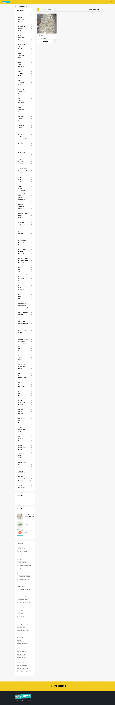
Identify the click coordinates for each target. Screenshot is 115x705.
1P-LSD (19, 35)
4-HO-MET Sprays (22, 170)
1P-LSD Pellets (21, 37)
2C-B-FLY (20, 71)
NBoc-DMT (20, 404)
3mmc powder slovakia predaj (24, 565)
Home (16, 6)
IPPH (19, 353)
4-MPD (20, 181)
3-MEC (19, 123)
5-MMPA (20, 215)
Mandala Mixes (21, 366)
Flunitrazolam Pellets (23, 323)
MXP (19, 393)
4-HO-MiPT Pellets (22, 175)
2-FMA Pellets (21, 60)
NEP (19, 407)
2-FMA (19, 57)
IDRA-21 (20, 348)
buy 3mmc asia (20, 640)
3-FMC (19, 105)
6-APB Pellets (21, 220)
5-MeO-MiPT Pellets (23, 213)
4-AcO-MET (21, 136)
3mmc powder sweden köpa (23, 568)
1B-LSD (19, 15)
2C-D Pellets (21, 78)
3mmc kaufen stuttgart (22, 551)
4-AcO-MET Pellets (22, 139)
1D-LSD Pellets (21, 33)
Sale (19, 467)
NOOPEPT (20, 413)
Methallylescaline (22, 377)
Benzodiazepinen (22, 240)
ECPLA (19, 294)
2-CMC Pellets (21, 48)
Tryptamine (21, 480)
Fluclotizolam (21, 314)
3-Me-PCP (20, 118)
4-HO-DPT (20, 157)
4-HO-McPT (21, 163)
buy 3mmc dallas (21, 662)
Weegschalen (21, 487)
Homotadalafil (21, 341)
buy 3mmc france (21, 668)
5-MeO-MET (21, 208)
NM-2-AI (20, 411)
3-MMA (20, 127)
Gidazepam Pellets (22, 330)
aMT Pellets (21, 233)
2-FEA (19, 53)
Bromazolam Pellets (23, 258)
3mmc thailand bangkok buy (23, 602)
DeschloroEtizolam (22, 281)
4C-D (19, 184)
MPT (19, 389)
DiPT (19, 285)
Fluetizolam (21, 317)
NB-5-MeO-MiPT (22, 402)
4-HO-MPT (20, 177)
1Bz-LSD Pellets (21, 19)
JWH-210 (20, 357)
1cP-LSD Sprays (21, 26)
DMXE (19, 287)
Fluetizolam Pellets (22, 319)
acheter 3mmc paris (21, 627)
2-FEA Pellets (21, 55)
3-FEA (19, 100)
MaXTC (20, 368)
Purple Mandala (21, 458)
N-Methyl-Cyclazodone (23, 398)
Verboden (20, 485)
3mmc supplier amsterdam (23, 599)
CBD (19, 269)
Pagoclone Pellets (22, 440)
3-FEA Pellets (21, 102)
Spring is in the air (24, 671)
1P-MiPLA (20, 39)
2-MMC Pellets (21, 66)
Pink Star (20, 445)
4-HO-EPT (20, 159)
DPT (19, 292)
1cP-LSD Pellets (21, 24)
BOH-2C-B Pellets (22, 253)
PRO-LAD (20, 449)
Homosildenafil (21, 337)
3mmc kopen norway (22, 562)
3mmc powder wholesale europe (23, 580)
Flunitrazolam (21, 321)
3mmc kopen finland (21, 557)
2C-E (19, 80)
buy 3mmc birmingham (22, 643)
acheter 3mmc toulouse (22, 633)
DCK (19, 276)
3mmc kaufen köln (21, 548)
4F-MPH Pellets (21, 190)
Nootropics (20, 420)
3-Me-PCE (20, 116)
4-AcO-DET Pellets (22, 132)
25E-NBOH (20, 69)
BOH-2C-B (20, 251)
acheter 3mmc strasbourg (23, 630)
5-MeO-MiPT (21, 211)
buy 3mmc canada (21, 651)
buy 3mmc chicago (21, 654)
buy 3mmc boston (21, 646)
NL (17, 671)
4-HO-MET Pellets (22, 168)
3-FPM (19, 107)
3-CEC (19, 96)
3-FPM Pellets (21, 109)
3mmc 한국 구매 (20, 616)
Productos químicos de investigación (23, 452)
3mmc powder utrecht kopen (23, 576)
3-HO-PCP (20, 114)
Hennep (20, 332)
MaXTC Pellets (21, 371)
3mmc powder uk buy (22, 571)
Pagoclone (20, 438)
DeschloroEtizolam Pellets (24, 283)
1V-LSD (19, 42)
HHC (19, 335)
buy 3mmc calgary (21, 648)
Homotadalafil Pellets (23, 344)
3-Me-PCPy (21, 121)
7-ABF (19, 224)
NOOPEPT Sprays (22, 418)
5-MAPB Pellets (21, 199)
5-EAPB (20, 195)
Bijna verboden (21, 244)
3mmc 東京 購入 (20, 613)
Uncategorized (21, 483)
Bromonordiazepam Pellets (24, 262)
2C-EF (19, 85)
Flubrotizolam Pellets (23, 312)
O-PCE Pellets (21, 434)
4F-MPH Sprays (21, 193)
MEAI (19, 373)
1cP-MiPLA (20, 28)
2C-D (19, 75)
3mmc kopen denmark (22, 554)
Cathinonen (21, 265)
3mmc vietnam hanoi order (23, 605)
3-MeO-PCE (21, 125)
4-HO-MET (20, 166)
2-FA (19, 51)
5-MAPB (20, 197)
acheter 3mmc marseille (22, 624)
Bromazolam (21, 256)
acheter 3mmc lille (21, 619)
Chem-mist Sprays (22, 274)
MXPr (19, 395)
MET (19, 375)
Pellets (19, 443)
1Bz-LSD (20, 17)
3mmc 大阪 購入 (20, 610)
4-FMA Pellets (21, 152)
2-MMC (20, 64)
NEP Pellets (20, 409)
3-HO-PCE (20, 112)
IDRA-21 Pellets (21, 350)
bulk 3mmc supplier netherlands (21, 636)
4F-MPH (20, 188)
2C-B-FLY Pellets (22, 73)
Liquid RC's (20, 359)
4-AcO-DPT (21, 134)
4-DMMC (20, 148)
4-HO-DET (20, 154)
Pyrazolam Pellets (22, 462)
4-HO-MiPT (21, 172)
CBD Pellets (21, 271)
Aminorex (20, 229)
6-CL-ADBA (21, 222)
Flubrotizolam (21, 310)
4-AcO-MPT (21, 143)
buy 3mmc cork (20, 660)
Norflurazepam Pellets (23, 425)
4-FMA (19, 150)
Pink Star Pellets (22, 447)
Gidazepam (21, 328)
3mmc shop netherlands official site (24, 590)
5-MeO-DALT (21, 202)
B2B (19, 238)
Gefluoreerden (21, 326)
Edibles (19, 296)
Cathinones (21, 267)
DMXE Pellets (21, 289)
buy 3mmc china (21, 657)
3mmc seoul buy (21, 586)
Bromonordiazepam (23, 260)
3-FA (19, 98)
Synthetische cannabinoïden (21, 472)
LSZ (19, 362)
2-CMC (20, 46)
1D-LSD (19, 30)
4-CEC (19, 145)
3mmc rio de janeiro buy (22, 583)
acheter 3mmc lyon (21, 622)
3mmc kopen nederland (22, 559)
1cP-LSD (20, 21)
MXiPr (19, 391)
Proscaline (20, 455)
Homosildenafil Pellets (23, 339)
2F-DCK (20, 87)
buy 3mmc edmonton (22, 665)
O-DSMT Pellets (22, 429)
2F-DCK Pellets (21, 89)
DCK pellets (21, 278)
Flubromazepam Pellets (23, 308)
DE (27, 668)
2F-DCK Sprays (21, 91)
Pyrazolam (20, 460)
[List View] (40, 9)
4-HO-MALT (21, 161)
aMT (19, 231)
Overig (19, 436)
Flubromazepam (22, 305)
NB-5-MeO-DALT (22, 400)
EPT (19, 298)
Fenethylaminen (22, 303)
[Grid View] (38, 9)
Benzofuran (21, 242)
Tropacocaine (21, 478)
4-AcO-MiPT (21, 141)
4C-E (19, 186)
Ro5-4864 (20, 464)
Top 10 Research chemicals (22, 475)
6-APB (19, 217)
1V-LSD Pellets (21, 44)
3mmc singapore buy (22, 594)
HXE (19, 346)
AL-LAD (20, 226)
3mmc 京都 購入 (20, 608)
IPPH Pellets (20, 355)
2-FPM (19, 62)
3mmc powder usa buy (22, 573)
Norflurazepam (21, 422)
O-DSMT (20, 427)
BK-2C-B (20, 247)
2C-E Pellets (21, 82)
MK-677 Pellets (21, 386)
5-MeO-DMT (21, 206)
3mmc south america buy (23, 596)
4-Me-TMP (20, 179)
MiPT (19, 382)
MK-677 (20, 384)
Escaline (20, 301)
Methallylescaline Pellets (24, 380)
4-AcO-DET (21, 130)
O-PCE (19, 431)
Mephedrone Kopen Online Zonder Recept (46, 37)
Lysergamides (21, 364)
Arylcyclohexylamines (23, 235)
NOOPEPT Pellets (22, 416)
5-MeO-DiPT (21, 204)
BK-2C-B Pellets (22, 249)
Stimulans (41, 35)
